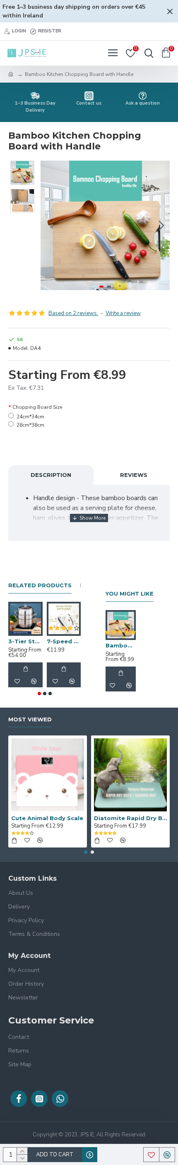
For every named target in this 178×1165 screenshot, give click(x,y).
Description (51, 474)
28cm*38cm (30, 425)
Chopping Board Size (37, 407)
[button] (49, 225)
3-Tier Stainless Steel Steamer (25, 641)
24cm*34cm (30, 416)
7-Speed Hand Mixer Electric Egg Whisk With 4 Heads (64, 641)
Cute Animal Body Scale (47, 818)
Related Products (40, 585)
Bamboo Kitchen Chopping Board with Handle (121, 645)
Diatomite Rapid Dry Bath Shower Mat (130, 818)
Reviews (133, 474)
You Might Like (130, 593)
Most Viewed (30, 719)
